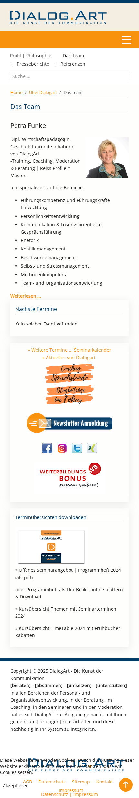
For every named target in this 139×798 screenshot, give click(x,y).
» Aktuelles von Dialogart (69, 358)
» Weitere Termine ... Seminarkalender (69, 350)
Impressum (85, 794)
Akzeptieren (16, 785)
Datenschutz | (57, 794)
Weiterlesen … (25, 296)
